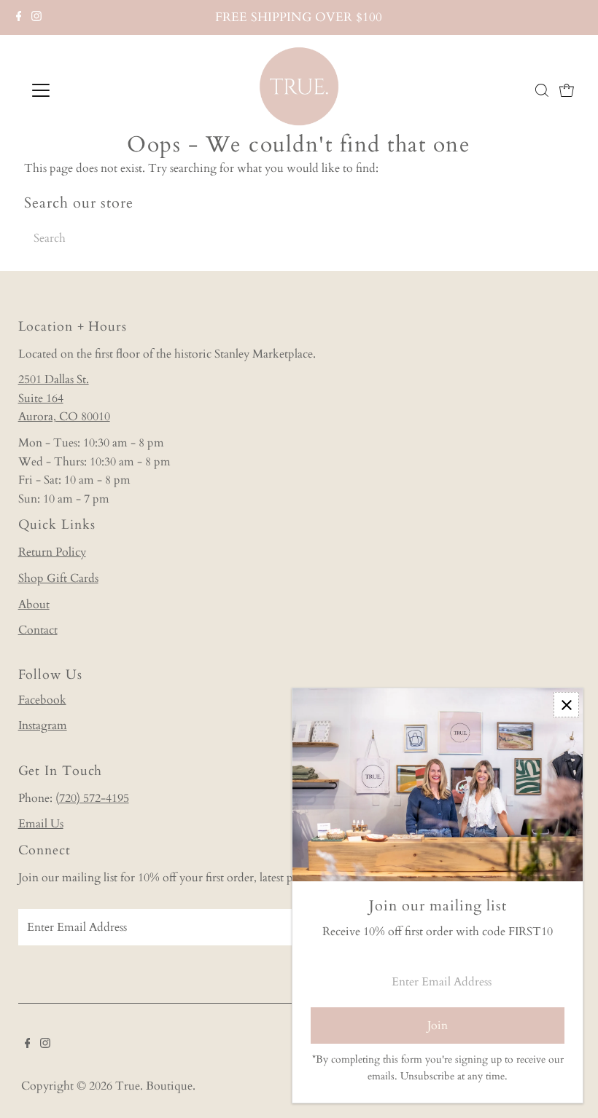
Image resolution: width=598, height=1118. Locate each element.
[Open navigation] (89, 90)
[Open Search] (541, 90)
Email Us (40, 824)
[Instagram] (36, 17)
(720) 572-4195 (92, 798)
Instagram (42, 725)
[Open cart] (566, 90)
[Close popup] (566, 704)
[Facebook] (19, 17)
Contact (38, 630)
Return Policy (52, 552)
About (34, 605)
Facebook (42, 700)
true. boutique (154, 1086)
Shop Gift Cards (58, 578)
